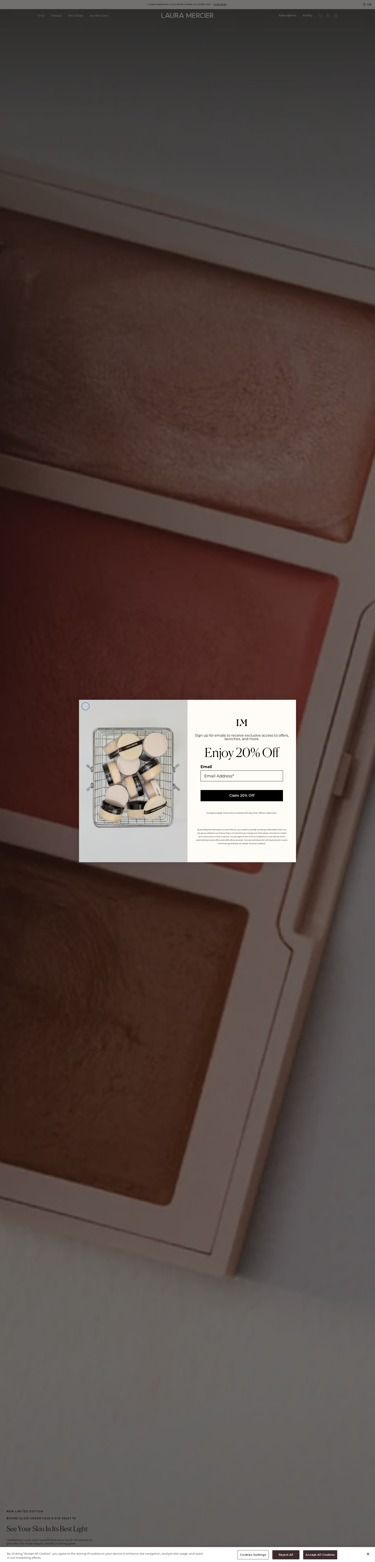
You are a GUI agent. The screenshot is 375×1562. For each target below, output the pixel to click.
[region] (187, 1554)
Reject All (286, 1554)
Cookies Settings (253, 1554)
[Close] (368, 1554)
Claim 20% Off (242, 795)
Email (206, 766)
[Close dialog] (85, 706)
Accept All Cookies (320, 1554)
